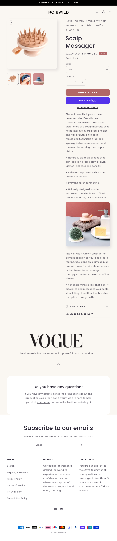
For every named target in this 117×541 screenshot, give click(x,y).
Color (68, 64)
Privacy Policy (14, 478)
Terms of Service (16, 485)
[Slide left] (52, 364)
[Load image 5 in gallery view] (25, 79)
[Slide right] (65, 364)
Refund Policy (14, 491)
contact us (43, 402)
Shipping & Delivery (17, 472)
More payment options (87, 107)
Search (11, 465)
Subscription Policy (17, 498)
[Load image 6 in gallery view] (38, 79)
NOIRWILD (62, 533)
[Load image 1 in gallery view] (13, 79)
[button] (6, 12)
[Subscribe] (81, 445)
